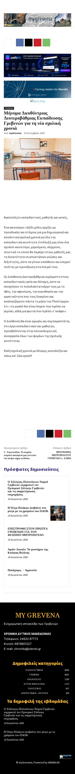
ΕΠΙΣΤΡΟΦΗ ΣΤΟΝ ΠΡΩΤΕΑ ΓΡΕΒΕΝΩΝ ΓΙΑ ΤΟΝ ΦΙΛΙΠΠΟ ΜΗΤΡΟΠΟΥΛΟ (28, 532)
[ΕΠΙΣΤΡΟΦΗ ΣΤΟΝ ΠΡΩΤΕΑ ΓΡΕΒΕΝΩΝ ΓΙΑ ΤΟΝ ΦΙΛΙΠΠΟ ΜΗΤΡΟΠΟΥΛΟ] (57, 533)
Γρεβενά (9, 108)
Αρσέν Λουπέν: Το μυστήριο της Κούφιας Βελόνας (28, 551)
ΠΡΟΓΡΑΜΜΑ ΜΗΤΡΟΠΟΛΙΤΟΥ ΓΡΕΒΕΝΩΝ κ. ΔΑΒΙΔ (59, 455)
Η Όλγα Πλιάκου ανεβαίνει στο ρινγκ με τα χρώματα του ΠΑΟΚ (28, 509)
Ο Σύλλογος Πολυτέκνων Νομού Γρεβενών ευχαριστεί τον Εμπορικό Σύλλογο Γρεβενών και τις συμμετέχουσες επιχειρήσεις (28, 488)
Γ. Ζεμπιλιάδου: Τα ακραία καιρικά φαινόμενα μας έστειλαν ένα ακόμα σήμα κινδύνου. (20, 455)
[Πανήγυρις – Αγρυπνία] (57, 575)
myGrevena (15, 133)
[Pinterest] (37, 42)
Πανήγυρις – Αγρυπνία (22, 570)
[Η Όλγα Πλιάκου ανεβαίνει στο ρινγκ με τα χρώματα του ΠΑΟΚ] (57, 513)
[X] (28, 42)
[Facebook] (20, 42)
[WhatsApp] (46, 42)
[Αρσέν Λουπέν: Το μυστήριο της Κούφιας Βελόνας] (57, 554)
